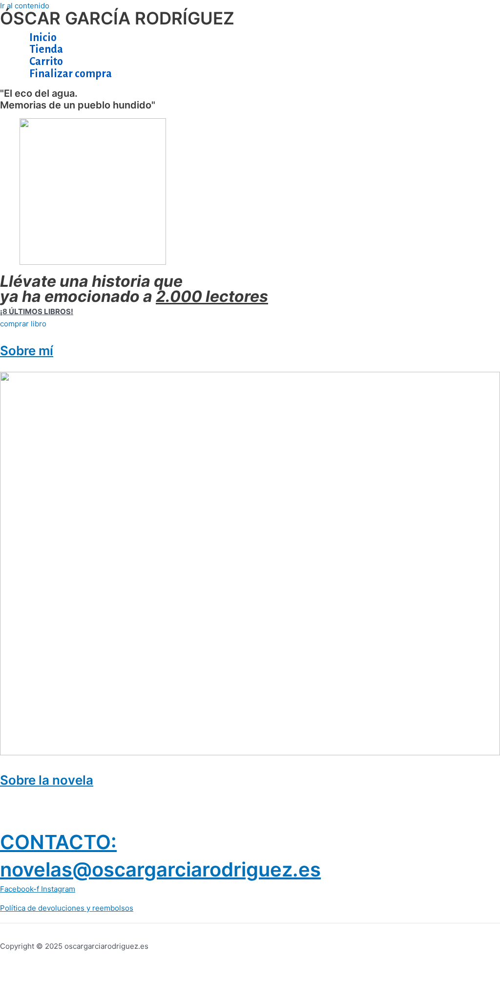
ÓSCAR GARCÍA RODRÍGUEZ (117, 18)
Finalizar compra (70, 74)
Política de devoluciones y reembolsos (66, 908)
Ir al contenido (24, 5)
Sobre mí (26, 350)
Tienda (46, 49)
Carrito (46, 61)
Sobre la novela (46, 780)
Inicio (43, 37)
